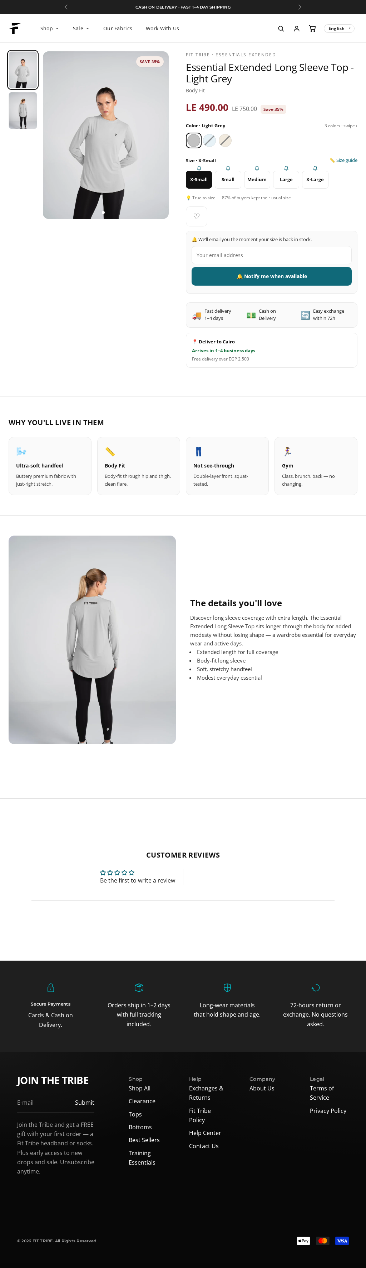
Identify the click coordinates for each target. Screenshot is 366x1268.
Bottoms (140, 1127)
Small (228, 179)
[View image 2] (108, 212)
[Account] (297, 28)
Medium (257, 179)
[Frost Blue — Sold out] (209, 140)
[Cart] (312, 28)
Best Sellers (144, 1140)
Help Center (205, 1133)
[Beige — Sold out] (225, 140)
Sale (78, 28)
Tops (135, 1114)
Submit (84, 1102)
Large (286, 179)
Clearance (142, 1101)
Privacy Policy (328, 1111)
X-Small (199, 179)
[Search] (281, 28)
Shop (46, 28)
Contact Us (204, 1146)
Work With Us (162, 28)
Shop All (139, 1088)
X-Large (315, 179)
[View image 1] (103, 212)
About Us (261, 1088)
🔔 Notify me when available (272, 276)
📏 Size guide (343, 160)
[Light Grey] (193, 140)
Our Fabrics (117, 28)
